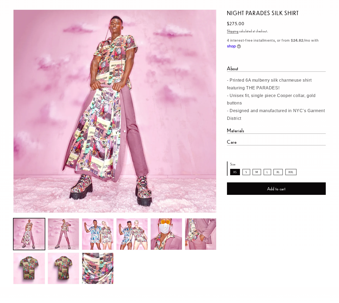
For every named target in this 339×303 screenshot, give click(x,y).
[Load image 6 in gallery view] (201, 234)
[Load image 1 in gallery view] (29, 234)
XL (278, 172)
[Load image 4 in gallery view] (132, 234)
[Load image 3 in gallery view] (98, 234)
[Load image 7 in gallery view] (29, 268)
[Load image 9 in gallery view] (98, 268)
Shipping (233, 31)
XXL (290, 172)
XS (235, 172)
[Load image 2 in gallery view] (63, 234)
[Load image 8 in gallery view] (63, 268)
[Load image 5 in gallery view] (166, 234)
